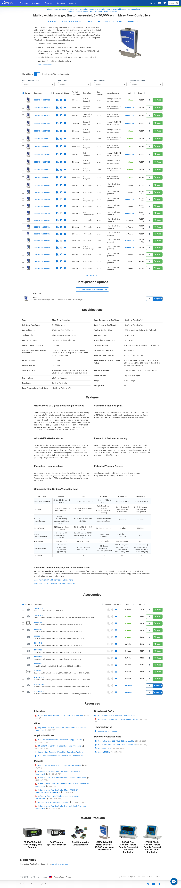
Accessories (104, 21)
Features (90, 21)
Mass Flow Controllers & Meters (65, 9)
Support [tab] (48, 3)
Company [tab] (61, 3)
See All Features (45, 64)
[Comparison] (159, 3)
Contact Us (132, 21)
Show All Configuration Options (94, 289)
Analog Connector (137, 81)
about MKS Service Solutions (53, 580)
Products (48, 9)
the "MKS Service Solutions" (54, 583)
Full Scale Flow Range (30, 81)
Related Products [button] (92, 818)
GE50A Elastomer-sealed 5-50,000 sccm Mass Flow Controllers (93, 11)
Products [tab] (24, 3)
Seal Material (99, 81)
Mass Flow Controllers (88, 9)
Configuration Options (71, 21)
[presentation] (90, 444)
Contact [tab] (72, 3)
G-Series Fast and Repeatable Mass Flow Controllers (119, 9)
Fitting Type (62, 81)
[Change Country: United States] (50, 877)
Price (140, 93)
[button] (173, 881)
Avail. (130, 93)
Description (38, 93)
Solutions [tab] (36, 3)
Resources (118, 21)
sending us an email (60, 864)
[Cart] (164, 3)
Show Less (93, 275)
